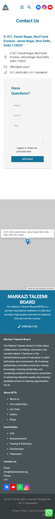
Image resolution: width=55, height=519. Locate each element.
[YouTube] (50, 7)
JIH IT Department (27, 503)
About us (14, 399)
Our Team (15, 409)
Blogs (13, 419)
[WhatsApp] (20, 487)
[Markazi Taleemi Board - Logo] (5, 7)
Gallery (13, 414)
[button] (22, 7)
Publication (16, 454)
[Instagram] (44, 7)
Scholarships (17, 448)
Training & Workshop (21, 443)
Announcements (18, 438)
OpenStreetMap (40, 289)
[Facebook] (38, 7)
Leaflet (29, 289)
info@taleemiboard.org (16, 471)
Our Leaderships (19, 404)
